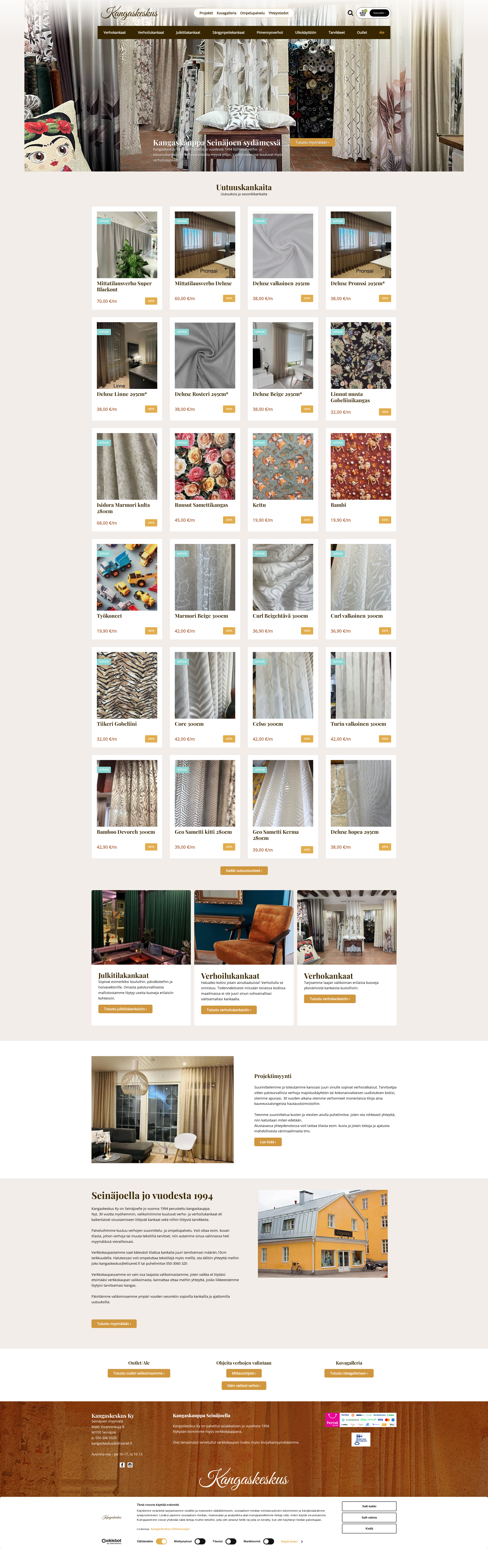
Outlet (362, 32)
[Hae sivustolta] (350, 13)
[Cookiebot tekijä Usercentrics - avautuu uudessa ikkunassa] (111, 1541)
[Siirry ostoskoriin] (363, 13)
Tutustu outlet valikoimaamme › (139, 1373)
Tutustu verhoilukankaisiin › (229, 1010)
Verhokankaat (115, 32)
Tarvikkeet (337, 32)
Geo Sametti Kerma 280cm (276, 835)
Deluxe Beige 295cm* (277, 394)
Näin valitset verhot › (244, 1385)
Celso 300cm (268, 724)
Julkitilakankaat (188, 32)
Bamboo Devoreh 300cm (126, 832)
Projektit (206, 13)
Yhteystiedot (278, 13)
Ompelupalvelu (252, 13)
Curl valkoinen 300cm (357, 616)
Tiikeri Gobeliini (117, 724)
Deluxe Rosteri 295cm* (201, 394)
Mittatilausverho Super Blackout (124, 286)
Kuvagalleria (226, 13)
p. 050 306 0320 (104, 1437)
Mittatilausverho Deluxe (203, 283)
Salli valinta (369, 1517)
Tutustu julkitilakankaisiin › (125, 1009)
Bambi (338, 505)
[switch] (200, 1541)
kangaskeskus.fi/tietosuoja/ (170, 1529)
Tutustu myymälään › (312, 142)
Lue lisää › (268, 1142)
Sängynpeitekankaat (229, 32)
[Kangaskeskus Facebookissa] (123, 1464)
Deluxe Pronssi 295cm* (358, 283)
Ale (381, 32)
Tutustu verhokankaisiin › (330, 998)
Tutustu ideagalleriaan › (349, 1373)
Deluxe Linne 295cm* (122, 394)
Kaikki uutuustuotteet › (244, 870)
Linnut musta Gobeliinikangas (350, 397)
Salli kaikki (369, 1506)
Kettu (259, 505)
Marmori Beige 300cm (201, 616)
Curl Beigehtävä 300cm (280, 616)
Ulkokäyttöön (305, 32)
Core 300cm (189, 724)
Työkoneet (109, 616)
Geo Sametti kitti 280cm (203, 832)
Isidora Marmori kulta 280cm (123, 508)
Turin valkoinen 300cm (358, 724)
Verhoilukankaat (151, 32)
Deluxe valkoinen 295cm (281, 283)
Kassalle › (379, 13)
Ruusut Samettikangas (201, 505)
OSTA (151, 301)
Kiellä (369, 1528)
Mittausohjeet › (244, 1373)
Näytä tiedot (289, 1541)
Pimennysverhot (270, 32)
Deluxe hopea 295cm (355, 832)
